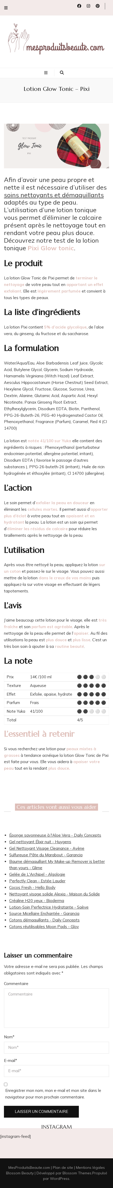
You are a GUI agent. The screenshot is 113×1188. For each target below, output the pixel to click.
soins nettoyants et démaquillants (54, 195)
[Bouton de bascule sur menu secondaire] (6, 8)
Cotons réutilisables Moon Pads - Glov (44, 926)
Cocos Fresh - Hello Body (32, 887)
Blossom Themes (77, 1173)
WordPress (59, 1178)
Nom (9, 1036)
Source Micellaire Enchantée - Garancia (44, 913)
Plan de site (63, 1167)
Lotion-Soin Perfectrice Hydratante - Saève (49, 907)
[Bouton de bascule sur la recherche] (62, 73)
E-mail (10, 1060)
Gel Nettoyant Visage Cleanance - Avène (46, 848)
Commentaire (16, 983)
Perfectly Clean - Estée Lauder (37, 880)
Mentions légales (90, 1167)
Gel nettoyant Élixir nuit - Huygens (40, 841)
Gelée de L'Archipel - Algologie (37, 874)
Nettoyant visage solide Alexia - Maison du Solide (54, 894)
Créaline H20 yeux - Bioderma (36, 900)
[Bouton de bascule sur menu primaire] (46, 73)
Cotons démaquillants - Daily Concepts (44, 920)
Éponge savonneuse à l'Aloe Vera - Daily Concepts (55, 835)
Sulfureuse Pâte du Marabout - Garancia (46, 854)
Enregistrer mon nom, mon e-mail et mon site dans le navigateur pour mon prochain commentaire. (53, 1094)
